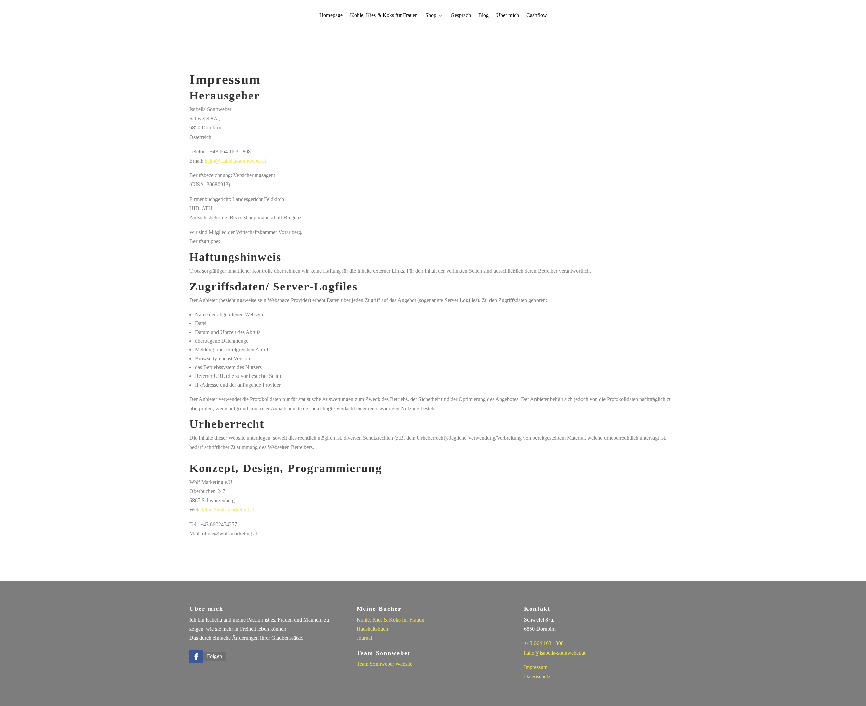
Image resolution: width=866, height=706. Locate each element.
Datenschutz (537, 676)
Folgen (214, 656)
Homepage (331, 15)
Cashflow (536, 15)
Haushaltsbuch (372, 629)
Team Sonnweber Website (384, 664)
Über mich (507, 15)
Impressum (535, 667)
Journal (364, 638)
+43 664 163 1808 (544, 643)
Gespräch (461, 15)
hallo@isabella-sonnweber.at (235, 161)
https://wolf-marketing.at (228, 509)
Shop (430, 15)
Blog (483, 15)
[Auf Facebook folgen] (196, 656)
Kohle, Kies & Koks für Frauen (384, 15)
